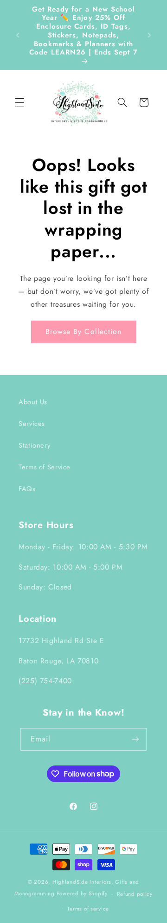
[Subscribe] (135, 739)
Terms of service (88, 908)
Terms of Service (45, 467)
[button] (19, 102)
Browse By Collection (83, 331)
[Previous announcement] (17, 35)
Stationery (34, 445)
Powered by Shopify (82, 894)
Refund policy (135, 894)
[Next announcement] (149, 35)
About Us (33, 402)
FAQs (27, 489)
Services (32, 424)
